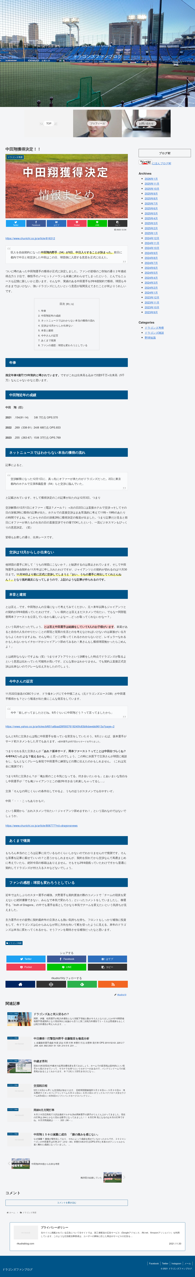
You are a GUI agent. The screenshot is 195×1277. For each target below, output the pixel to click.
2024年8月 (151, 258)
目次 (62, 304)
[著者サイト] (20, 984)
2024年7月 (151, 263)
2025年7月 (151, 203)
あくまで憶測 (48, 340)
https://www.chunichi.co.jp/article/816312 (30, 238)
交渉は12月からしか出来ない (57, 325)
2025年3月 (151, 223)
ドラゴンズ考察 (15, 943)
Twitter (165, 1263)
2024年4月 (151, 278)
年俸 (43, 310)
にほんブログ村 (161, 163)
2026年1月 (151, 179)
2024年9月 (151, 253)
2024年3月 (151, 282)
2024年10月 (152, 248)
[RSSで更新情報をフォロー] (113, 984)
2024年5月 (151, 273)
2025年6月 (151, 208)
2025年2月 (151, 228)
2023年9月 (151, 312)
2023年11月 (152, 302)
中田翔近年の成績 (51, 315)
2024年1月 (151, 292)
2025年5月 (151, 213)
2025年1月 (151, 233)
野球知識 (150, 337)
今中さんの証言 (49, 335)
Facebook (154, 1263)
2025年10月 (152, 189)
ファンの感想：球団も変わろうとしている (64, 345)
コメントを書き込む (66, 1202)
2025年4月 (151, 218)
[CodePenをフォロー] (51, 984)
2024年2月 (151, 287)
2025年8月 (151, 198)
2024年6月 (151, 268)
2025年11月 (152, 183)
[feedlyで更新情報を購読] (82, 984)
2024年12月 (152, 238)
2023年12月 (152, 297)
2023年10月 (152, 307)
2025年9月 (151, 193)
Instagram (176, 1263)
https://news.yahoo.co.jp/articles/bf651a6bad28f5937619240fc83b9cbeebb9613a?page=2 (59, 726)
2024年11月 (152, 243)
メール (187, 1263)
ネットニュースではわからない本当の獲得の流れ (68, 320)
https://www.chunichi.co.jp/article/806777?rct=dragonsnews (41, 825)
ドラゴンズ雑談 (154, 332)
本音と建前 (47, 330)
